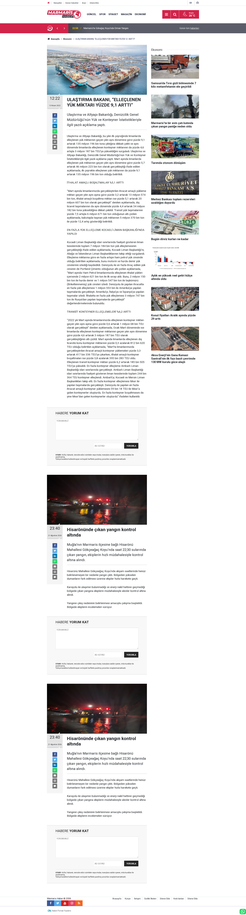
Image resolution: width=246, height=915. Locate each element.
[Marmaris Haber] (64, 14)
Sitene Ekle (94, 3)
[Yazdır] (55, 142)
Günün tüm (189, 28)
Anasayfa (116, 899)
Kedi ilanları (179, 899)
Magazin (126, 14)
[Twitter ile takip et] (57, 903)
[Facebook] (55, 115)
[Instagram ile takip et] (71, 903)
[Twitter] (55, 120)
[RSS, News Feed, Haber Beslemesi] (79, 903)
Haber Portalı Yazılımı (61, 911)
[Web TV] (190, 2)
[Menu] (166, 14)
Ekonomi (140, 14)
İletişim (137, 899)
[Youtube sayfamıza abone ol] (64, 903)
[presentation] (57, 28)
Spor (102, 14)
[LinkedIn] (55, 126)
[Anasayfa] (48, 3)
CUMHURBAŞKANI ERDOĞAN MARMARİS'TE (105, 28)
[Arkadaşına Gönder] (55, 136)
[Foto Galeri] (197, 2)
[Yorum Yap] (55, 147)
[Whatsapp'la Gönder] (55, 131)
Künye (128, 899)
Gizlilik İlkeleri (150, 899)
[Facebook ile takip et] (50, 903)
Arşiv (84, 3)
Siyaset (113, 14)
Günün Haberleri (71, 3)
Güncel (91, 14)
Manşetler (58, 3)
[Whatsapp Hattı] (243, 911)
